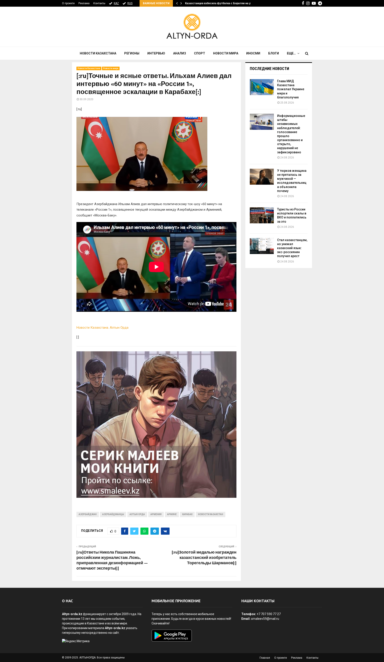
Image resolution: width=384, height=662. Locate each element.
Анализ (179, 53)
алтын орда (137, 514)
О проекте (68, 3)
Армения (156, 514)
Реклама (84, 3)
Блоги (273, 53)
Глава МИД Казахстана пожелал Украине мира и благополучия (290, 89)
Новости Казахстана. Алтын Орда (102, 328)
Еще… (291, 53)
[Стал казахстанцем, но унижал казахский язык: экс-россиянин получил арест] (262, 246)
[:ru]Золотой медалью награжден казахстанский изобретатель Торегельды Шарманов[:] (204, 557)
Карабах (187, 514)
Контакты (99, 3)
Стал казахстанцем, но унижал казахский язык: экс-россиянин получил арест (292, 248)
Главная (265, 657)
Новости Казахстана (98, 53)
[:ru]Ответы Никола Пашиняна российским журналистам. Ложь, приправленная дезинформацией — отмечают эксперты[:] (112, 560)
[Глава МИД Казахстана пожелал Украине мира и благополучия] (262, 87)
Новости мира (225, 53)
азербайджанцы (113, 514)
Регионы (131, 53)
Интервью (156, 53)
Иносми (253, 53)
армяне (172, 514)
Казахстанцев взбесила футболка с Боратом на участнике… (225, 3)
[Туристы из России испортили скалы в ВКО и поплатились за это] (262, 215)
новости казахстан (210, 514)
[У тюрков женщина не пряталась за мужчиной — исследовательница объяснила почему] (262, 177)
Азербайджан (88, 514)
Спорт (199, 53)
